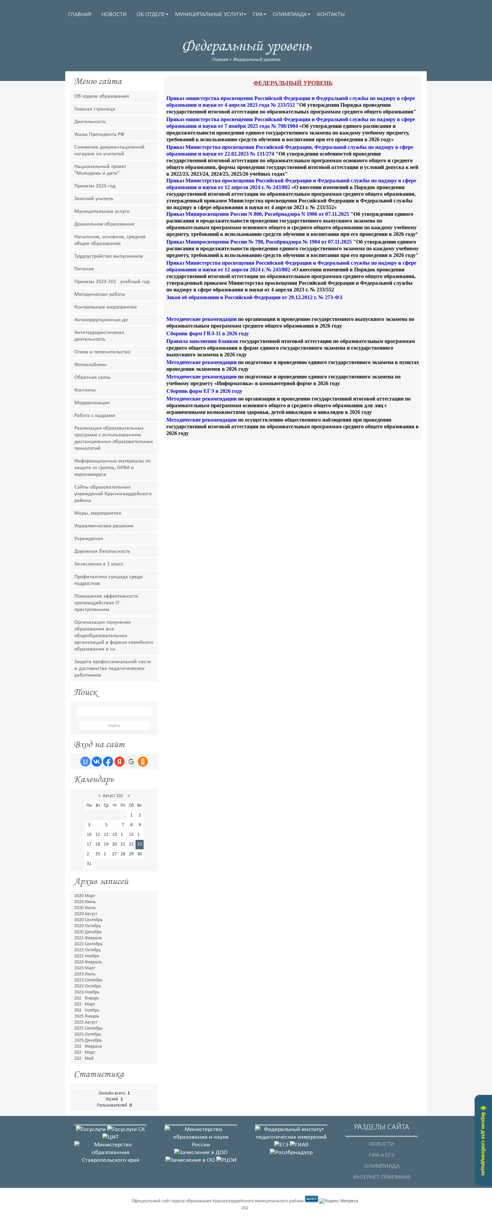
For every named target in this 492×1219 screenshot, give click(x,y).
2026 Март (84, 1052)
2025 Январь (86, 1016)
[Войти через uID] (85, 762)
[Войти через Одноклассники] (143, 762)
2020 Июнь (85, 901)
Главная (220, 59)
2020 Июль (85, 907)
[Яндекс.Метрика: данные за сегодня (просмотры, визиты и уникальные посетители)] (338, 1201)
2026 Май (84, 1058)
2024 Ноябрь (86, 1010)
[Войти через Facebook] (108, 762)
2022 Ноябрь (86, 956)
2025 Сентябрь (88, 1028)
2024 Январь (86, 998)
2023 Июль (85, 974)
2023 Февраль (88, 962)
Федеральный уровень (256, 59)
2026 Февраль (88, 1046)
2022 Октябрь (87, 950)
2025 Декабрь (88, 1040)
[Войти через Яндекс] (119, 762)
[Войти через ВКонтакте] (97, 762)
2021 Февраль (88, 938)
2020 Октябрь (87, 926)
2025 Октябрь (87, 1034)
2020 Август (85, 914)
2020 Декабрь (88, 932)
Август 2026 (114, 795)
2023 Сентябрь (88, 980)
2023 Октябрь (87, 986)
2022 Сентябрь (88, 944)
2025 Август (85, 1022)
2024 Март (84, 1004)
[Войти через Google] (131, 761)
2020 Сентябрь (88, 920)
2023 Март (84, 968)
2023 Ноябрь (86, 992)
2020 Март (84, 895)
